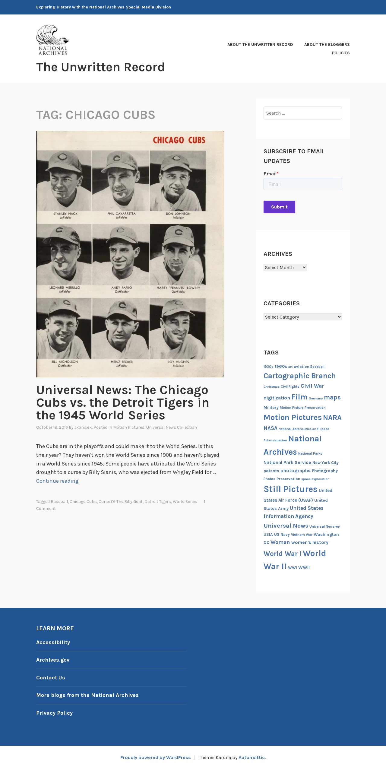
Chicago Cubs (83, 501)
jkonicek (83, 427)
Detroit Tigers (157, 501)
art (290, 367)
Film (299, 397)
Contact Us (50, 677)
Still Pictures (291, 489)
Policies (341, 53)
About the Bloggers (327, 44)
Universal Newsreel (324, 527)
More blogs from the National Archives (87, 695)
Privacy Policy (54, 713)
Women (280, 542)
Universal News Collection (171, 427)
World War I (283, 554)
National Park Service (287, 462)
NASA (270, 428)
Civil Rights (290, 387)
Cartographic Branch (300, 375)
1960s (281, 366)
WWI (292, 567)
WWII (304, 567)
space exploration (315, 479)
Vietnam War (301, 534)
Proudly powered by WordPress (155, 757)
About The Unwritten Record (260, 44)
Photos (269, 479)
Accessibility (53, 642)
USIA (268, 534)
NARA (332, 417)
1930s (269, 367)
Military (271, 407)
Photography (325, 470)
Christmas (272, 387)
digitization (277, 398)
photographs (295, 470)
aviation (301, 366)
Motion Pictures (128, 427)
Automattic (252, 757)
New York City (325, 462)
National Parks (310, 454)
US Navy (282, 534)
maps (332, 397)
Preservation (288, 478)
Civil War (312, 386)
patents (271, 470)
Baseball (59, 501)
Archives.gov (52, 659)
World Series (185, 501)
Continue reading (57, 481)
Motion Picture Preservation (303, 407)
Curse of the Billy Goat (121, 501)
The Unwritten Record (100, 67)
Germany (316, 398)
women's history (309, 542)
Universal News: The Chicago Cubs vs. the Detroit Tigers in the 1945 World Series (122, 402)
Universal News (286, 525)
